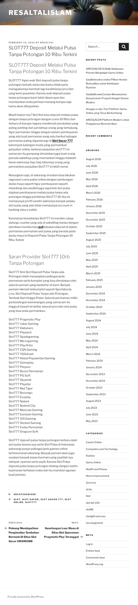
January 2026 (94, 206)
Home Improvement (97, 475)
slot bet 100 (93, 502)
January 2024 (94, 367)
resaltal (47, 42)
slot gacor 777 (52, 499)
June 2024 (92, 333)
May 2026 (92, 179)
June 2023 (92, 414)
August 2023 (93, 400)
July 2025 (91, 246)
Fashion (90, 455)
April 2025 (92, 266)
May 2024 (92, 340)
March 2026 (93, 192)
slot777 (31, 502)
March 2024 (93, 353)
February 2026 (94, 199)
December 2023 (95, 374)
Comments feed (95, 557)
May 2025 (92, 259)
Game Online (93, 462)
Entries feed (93, 550)
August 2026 (93, 159)
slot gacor (30, 499)
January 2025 (94, 286)
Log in (89, 544)
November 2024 (95, 300)
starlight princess (95, 516)
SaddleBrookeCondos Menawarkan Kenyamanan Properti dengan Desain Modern (107, 98)
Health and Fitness (96, 469)
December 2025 (95, 212)
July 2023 (91, 407)
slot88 (89, 509)
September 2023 (96, 394)
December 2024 (95, 293)
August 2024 (93, 320)
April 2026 (92, 186)
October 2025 (94, 226)
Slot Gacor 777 (62, 140)
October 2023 (94, 387)
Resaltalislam (40, 13)
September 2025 (96, 233)
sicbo (89, 489)
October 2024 (94, 306)
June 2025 (92, 253)
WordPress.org (94, 564)
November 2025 (95, 219)
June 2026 (92, 172)
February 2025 (94, 279)
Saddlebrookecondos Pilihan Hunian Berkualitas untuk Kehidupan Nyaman (106, 83)
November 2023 (95, 380)
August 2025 (93, 239)
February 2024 (94, 360)
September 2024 (96, 313)
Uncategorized (25, 494)
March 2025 (93, 273)
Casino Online (94, 442)
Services (91, 482)
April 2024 (92, 347)
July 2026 (91, 165)
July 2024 (91, 327)
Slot (17, 499)
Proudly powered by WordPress (26, 596)
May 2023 (92, 420)
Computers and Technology (102, 449)
